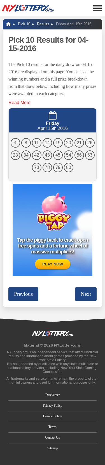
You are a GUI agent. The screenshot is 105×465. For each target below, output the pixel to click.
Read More (19, 102)
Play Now (52, 264)
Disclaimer (52, 395)
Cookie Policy (52, 416)
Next (86, 294)
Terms (52, 427)
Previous (23, 294)
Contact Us (52, 437)
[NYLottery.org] (28, 8)
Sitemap (52, 448)
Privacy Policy (52, 405)
